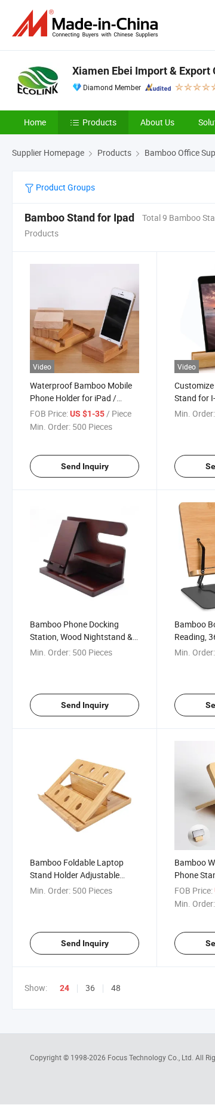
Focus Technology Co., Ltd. (151, 1057)
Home (35, 122)
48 (116, 987)
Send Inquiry (85, 466)
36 (90, 987)
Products (99, 122)
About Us (157, 122)
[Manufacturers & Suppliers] (87, 24)
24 (64, 988)
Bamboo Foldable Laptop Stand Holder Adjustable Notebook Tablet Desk (77, 875)
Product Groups (64, 187)
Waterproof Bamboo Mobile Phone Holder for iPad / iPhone (81, 398)
